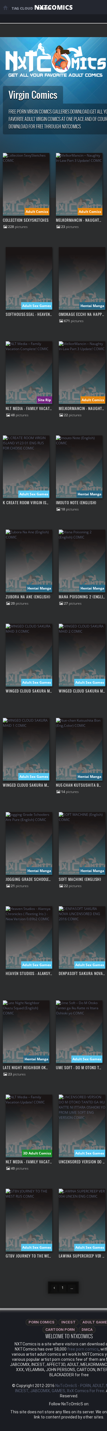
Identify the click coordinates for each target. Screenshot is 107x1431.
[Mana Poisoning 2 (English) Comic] (82, 537)
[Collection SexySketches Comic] (26, 160)
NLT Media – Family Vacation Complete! (40, 408)
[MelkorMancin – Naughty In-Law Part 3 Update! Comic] (79, 160)
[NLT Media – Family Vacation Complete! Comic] (29, 348)
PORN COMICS (41, 1322)
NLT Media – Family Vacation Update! (38, 1161)
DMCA (87, 1329)
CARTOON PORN (60, 1329)
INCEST (68, 1322)
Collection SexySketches (26, 220)
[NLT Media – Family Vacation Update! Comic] (29, 1102)
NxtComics (53, 7)
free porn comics (83, 1349)
